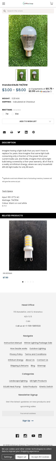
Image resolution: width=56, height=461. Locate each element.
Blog (33, 365)
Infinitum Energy (15, 360)
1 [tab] (22, 281)
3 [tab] (28, 281)
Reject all (21, 456)
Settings (8, 456)
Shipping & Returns (19, 365)
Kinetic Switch (46, 386)
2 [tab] (25, 281)
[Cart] (52, 3)
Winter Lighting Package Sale (38, 342)
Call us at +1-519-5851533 (28, 325)
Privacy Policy (16, 354)
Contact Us (42, 360)
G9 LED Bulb (7, 273)
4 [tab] (30, 281)
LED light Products (38, 380)
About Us (30, 360)
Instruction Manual (13, 342)
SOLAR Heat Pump (12, 386)
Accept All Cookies (40, 456)
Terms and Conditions (35, 354)
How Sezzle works (18, 348)
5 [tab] (33, 281)
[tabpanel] (28, 250)
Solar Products (30, 386)
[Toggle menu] (3, 3)
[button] (41, 90)
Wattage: (11, 109)
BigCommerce (45, 445)
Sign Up (26, 420)
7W (6, 114)
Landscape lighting (18, 380)
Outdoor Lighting (38, 348)
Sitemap (41, 365)
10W (17, 114)
